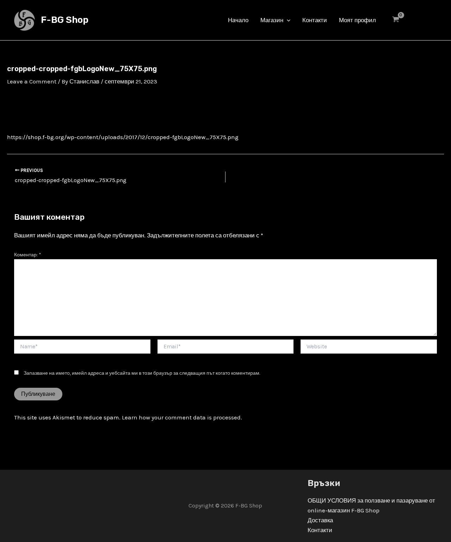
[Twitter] (423, 21)
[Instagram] (434, 21)
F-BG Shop (64, 19)
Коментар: (27, 255)
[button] (286, 20)
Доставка (320, 520)
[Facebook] (412, 21)
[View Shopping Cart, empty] (395, 20)
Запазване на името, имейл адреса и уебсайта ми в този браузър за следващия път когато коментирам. (142, 373)
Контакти (320, 530)
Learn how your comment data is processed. (182, 417)
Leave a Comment (31, 81)
